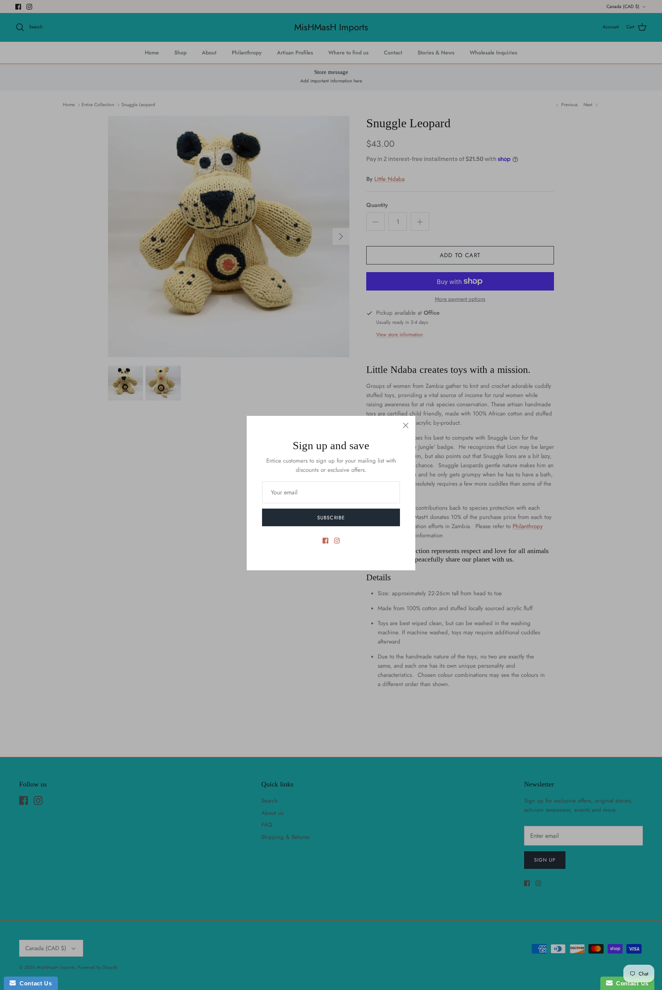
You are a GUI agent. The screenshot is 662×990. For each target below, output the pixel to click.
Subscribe (330, 517)
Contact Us (34, 983)
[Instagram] (337, 540)
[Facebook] (325, 540)
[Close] (405, 425)
